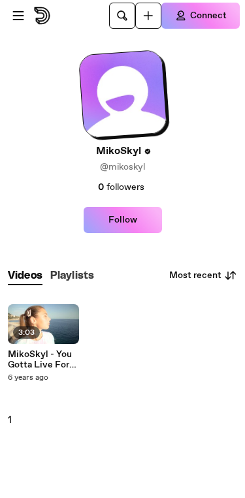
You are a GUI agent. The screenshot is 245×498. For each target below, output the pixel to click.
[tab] (25, 276)
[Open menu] (18, 16)
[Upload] (148, 16)
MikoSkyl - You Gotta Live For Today (40, 359)
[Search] (122, 16)
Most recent (195, 275)
